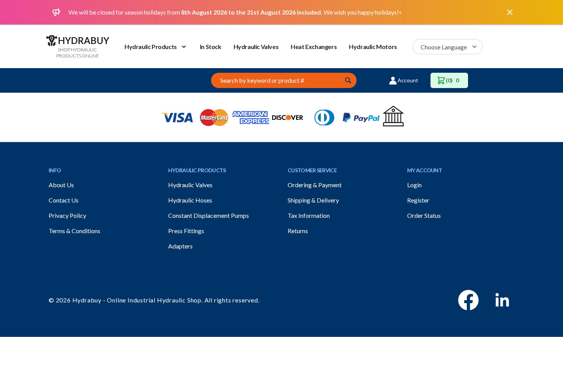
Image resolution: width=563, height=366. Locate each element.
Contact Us (64, 200)
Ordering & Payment (315, 184)
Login (414, 184)
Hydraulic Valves (256, 46)
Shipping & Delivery (313, 200)
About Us (61, 184)
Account (408, 80)
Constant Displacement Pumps (208, 215)
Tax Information (309, 215)
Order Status (424, 215)
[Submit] (348, 80)
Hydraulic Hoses (190, 200)
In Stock (210, 46)
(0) (452, 80)
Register (418, 200)
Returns (298, 230)
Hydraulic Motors (373, 46)
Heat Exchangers (314, 46)
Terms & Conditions (74, 230)
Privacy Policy (67, 215)
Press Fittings (186, 230)
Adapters (180, 246)
